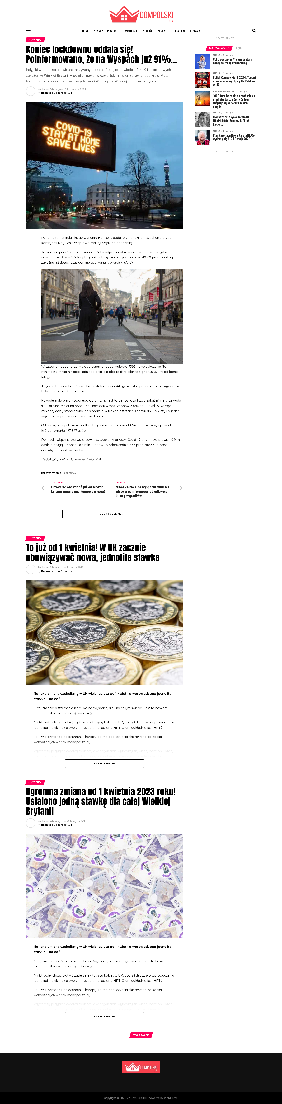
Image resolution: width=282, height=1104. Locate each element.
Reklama (195, 31)
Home (85, 31)
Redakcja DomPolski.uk (56, 92)
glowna (70, 473)
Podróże (147, 31)
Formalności (129, 31)
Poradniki (179, 31)
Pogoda (111, 31)
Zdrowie (162, 31)
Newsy (97, 31)
